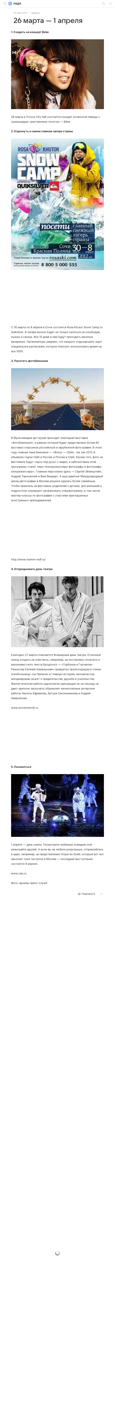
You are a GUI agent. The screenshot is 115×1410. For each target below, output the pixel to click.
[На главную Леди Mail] (16, 3)
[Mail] (10, 3)
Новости (35, 13)
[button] (57, 74)
